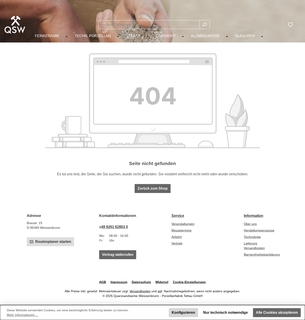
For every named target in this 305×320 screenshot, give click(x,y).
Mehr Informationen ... (22, 315)
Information (253, 216)
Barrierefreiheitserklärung (262, 254)
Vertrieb (176, 243)
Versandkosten (140, 291)
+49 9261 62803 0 (113, 227)
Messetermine (181, 230)
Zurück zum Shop (153, 188)
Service (177, 216)
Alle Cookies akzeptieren (277, 312)
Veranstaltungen (182, 224)
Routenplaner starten (52, 242)
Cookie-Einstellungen (189, 282)
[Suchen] (204, 24)
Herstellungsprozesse (259, 230)
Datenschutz (141, 282)
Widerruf (161, 282)
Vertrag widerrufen (117, 254)
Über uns (250, 224)
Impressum (119, 282)
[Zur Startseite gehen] (14, 25)
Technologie (252, 237)
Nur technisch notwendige (225, 312)
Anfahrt (176, 237)
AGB (102, 282)
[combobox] (149, 24)
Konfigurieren (183, 312)
